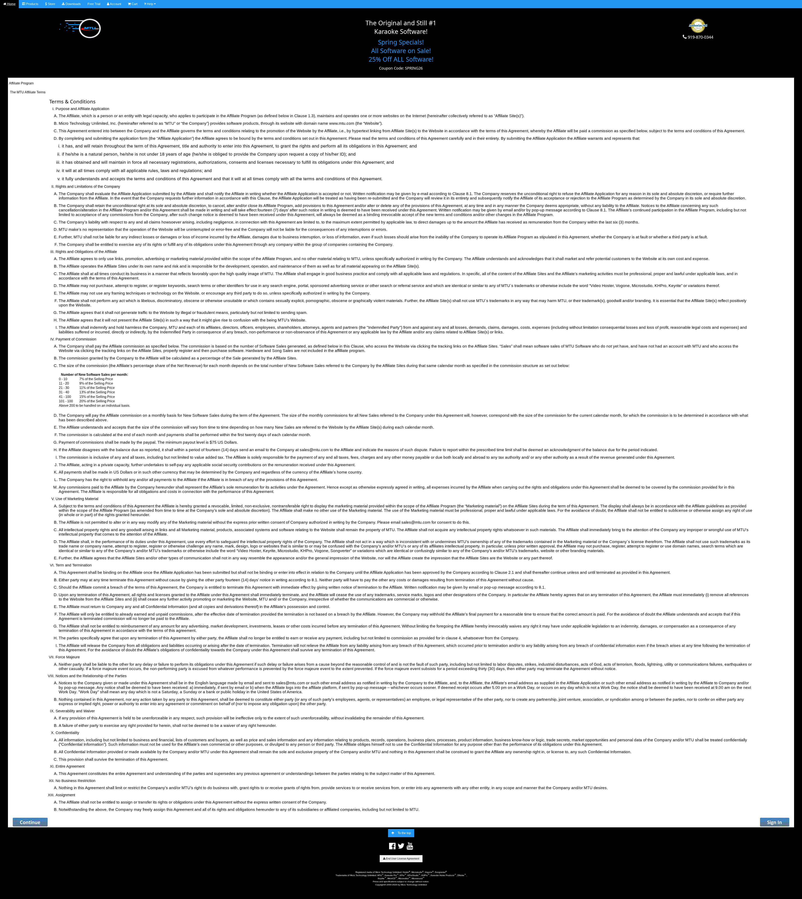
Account (115, 4)
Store (51, 4)
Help (150, 4)
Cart (134, 4)
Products (31, 4)
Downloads (73, 4)
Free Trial (94, 4)
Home (10, 4)
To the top (404, 833)
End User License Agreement (402, 858)
